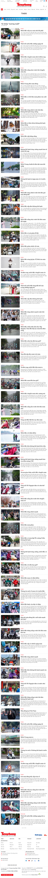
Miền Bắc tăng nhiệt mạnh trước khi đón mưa (32, 313)
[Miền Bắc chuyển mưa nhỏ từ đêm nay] (10, 60)
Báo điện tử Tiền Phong (24, 5)
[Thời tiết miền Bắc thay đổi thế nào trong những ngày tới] (10, 288)
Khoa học (23, 814)
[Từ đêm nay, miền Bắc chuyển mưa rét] (10, 275)
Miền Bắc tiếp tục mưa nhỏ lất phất (32, 30)
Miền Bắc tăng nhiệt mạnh (29, 512)
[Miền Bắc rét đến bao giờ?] (10, 568)
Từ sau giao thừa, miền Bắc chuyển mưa (33, 472)
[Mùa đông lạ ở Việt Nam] (10, 714)
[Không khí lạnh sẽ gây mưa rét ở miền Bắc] (10, 182)
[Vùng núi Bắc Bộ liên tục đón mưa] (10, 423)
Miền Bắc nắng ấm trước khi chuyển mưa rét (32, 499)
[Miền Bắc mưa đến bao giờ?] (10, 383)
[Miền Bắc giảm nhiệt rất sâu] (10, 249)
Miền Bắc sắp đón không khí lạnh (31, 206)
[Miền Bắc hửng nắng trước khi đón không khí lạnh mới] (10, 700)
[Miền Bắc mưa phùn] (10, 528)
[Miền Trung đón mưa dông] (10, 86)
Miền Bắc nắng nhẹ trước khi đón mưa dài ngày (33, 220)
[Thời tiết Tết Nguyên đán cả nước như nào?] (10, 686)
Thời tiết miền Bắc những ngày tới (32, 44)
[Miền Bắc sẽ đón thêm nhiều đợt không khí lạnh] (10, 832)
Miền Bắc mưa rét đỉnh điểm (30, 578)
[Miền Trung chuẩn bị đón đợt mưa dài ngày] (10, 167)
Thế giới (25, 9)
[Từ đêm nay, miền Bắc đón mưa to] (10, 370)
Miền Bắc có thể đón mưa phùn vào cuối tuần (33, 97)
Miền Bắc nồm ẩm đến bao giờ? (31, 341)
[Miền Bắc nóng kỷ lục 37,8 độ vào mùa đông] (10, 262)
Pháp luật (33, 9)
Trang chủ (2, 9)
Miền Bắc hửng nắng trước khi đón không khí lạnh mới (32, 698)
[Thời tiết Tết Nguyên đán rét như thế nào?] (10, 488)
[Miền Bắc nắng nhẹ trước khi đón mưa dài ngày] (10, 222)
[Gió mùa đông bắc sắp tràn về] (10, 779)
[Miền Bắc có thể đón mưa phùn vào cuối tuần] (10, 100)
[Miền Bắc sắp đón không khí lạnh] (10, 209)
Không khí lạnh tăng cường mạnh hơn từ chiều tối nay (34, 150)
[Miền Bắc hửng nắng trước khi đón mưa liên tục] (10, 633)
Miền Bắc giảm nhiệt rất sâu (30, 246)
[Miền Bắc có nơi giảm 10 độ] (10, 236)
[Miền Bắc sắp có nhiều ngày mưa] (10, 646)
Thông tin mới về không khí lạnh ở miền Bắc (34, 751)
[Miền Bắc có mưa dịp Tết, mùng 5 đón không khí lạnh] (10, 541)
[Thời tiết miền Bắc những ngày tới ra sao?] (10, 819)
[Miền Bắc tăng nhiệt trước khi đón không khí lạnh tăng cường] (10, 113)
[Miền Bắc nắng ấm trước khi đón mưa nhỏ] (10, 409)
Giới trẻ (29, 9)
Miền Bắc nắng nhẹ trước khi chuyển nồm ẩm (33, 71)
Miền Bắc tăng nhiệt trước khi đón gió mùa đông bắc (33, 193)
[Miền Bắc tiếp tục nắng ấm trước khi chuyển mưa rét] (10, 792)
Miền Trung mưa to (27, 737)
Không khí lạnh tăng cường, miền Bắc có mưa (34, 552)
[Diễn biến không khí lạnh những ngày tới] (10, 845)
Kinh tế (8, 9)
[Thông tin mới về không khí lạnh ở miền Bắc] (10, 753)
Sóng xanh (13, 9)
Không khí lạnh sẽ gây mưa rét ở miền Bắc (33, 180)
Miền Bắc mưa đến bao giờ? (30, 380)
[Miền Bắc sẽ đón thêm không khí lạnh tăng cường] (10, 126)
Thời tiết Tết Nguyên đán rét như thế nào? (32, 486)
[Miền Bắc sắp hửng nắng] (10, 139)
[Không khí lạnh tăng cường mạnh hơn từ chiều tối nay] (10, 152)
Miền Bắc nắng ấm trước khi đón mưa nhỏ (33, 407)
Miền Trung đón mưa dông (29, 84)
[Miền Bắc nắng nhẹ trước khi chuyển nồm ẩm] (10, 73)
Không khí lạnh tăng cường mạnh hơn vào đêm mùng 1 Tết (33, 460)
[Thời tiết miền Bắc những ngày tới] (10, 46)
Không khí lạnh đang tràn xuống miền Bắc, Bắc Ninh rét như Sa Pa (33, 870)
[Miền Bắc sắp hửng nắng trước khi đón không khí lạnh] (10, 806)
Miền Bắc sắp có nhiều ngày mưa (31, 644)
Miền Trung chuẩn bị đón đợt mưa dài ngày (33, 165)
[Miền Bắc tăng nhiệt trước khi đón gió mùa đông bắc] (10, 195)
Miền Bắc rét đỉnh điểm (28, 433)
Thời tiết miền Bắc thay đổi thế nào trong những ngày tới (32, 286)
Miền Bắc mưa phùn (27, 525)
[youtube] (46, 1)
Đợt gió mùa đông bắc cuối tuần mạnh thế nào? (33, 618)
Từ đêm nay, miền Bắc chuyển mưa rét (33, 272)
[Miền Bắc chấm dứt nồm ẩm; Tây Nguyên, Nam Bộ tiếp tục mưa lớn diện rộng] (10, 330)
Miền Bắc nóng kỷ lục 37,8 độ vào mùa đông (33, 260)
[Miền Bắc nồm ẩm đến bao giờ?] (10, 344)
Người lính (42, 9)
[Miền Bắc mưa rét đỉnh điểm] (10, 581)
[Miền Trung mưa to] (10, 740)
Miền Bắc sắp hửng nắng (29, 136)
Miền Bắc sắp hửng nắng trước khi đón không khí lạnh (33, 804)
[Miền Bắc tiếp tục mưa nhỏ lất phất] (10, 33)
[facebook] (44, 1)
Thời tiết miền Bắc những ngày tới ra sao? (33, 817)
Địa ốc (17, 9)
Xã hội (5, 9)
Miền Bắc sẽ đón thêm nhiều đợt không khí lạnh (33, 830)
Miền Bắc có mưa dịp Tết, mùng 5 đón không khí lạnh (33, 539)
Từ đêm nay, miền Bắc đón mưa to (32, 367)
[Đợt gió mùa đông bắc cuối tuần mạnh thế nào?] (10, 620)
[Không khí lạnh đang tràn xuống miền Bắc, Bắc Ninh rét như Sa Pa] (10, 872)
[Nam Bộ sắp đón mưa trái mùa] (10, 357)
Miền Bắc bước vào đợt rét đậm (31, 604)
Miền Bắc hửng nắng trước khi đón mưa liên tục (33, 631)
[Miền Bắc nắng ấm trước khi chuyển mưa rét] (10, 501)
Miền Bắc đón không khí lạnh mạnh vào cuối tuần (34, 671)
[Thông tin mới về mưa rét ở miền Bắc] (10, 594)
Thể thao (37, 9)
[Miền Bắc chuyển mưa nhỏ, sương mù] (10, 396)
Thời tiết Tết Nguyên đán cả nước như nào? (33, 684)
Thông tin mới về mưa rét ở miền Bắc (33, 591)
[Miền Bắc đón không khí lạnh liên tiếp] (10, 449)
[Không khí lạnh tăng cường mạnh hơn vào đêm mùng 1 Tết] (10, 462)
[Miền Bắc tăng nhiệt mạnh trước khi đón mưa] (10, 315)
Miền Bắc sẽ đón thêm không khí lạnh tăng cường (33, 124)
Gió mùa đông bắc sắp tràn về (30, 776)
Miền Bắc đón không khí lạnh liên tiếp (33, 446)
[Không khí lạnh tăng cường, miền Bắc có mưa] (10, 554)
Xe (45, 9)
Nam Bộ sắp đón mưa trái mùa (30, 354)
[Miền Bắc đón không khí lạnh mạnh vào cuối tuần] (10, 673)
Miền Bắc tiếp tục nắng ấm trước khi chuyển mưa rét (32, 790)
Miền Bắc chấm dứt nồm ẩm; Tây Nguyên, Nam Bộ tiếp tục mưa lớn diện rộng (33, 328)
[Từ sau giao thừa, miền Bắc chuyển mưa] (10, 475)
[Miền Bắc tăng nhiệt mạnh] (10, 515)
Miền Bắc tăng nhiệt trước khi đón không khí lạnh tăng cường (32, 111)
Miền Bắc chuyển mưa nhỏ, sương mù (33, 393)
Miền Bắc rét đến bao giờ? (29, 565)
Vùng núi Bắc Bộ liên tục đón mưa (31, 420)
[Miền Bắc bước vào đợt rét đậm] (10, 607)
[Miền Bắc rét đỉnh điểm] (10, 436)
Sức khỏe (21, 9)
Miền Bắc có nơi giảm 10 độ (30, 233)
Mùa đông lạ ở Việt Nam (28, 711)
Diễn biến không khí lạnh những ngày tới (33, 843)
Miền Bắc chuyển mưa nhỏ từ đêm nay (33, 57)
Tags (24, 13)
